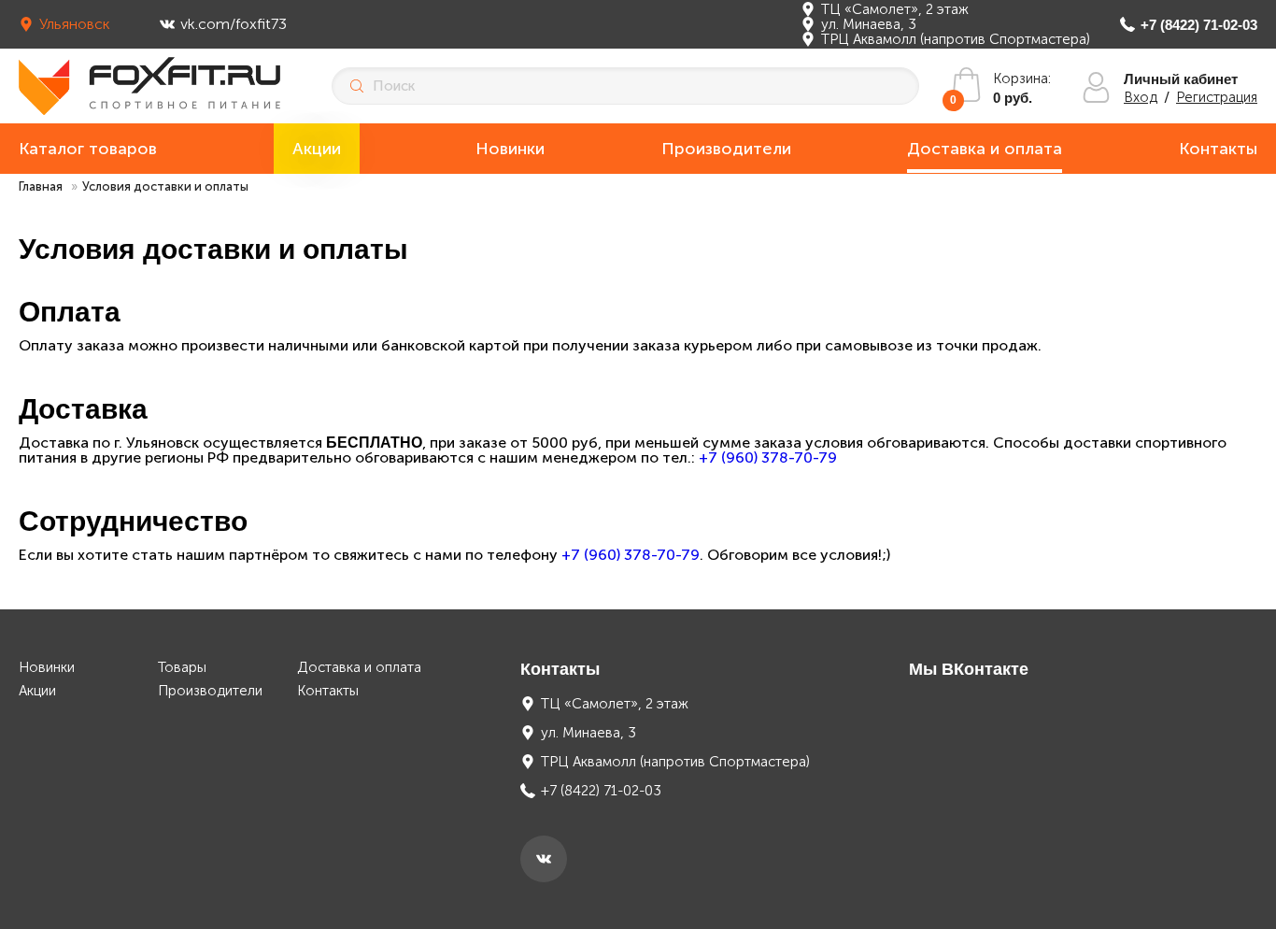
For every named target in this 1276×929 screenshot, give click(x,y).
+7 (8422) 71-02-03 (1199, 25)
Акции (316, 148)
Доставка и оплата (984, 148)
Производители (726, 148)
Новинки (510, 148)
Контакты (1218, 148)
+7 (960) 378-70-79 (768, 457)
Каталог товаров (88, 148)
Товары (182, 668)
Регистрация (1216, 97)
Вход (1140, 97)
